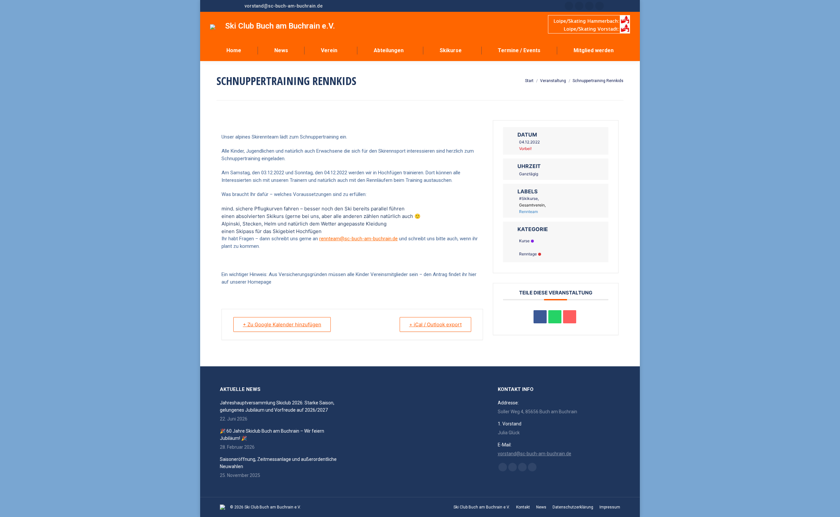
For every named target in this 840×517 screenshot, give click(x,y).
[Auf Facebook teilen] (540, 316)
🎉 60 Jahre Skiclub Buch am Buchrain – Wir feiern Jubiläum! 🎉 (272, 434)
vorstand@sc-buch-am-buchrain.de (283, 6)
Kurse (524, 240)
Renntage (528, 253)
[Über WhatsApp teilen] (554, 316)
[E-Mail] (569, 316)
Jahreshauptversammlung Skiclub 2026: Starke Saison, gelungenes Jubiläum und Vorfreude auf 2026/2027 (277, 406)
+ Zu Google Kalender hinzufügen (282, 324)
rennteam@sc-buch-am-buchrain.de (358, 239)
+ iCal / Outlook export (435, 324)
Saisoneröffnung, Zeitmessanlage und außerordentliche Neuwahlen (278, 463)
